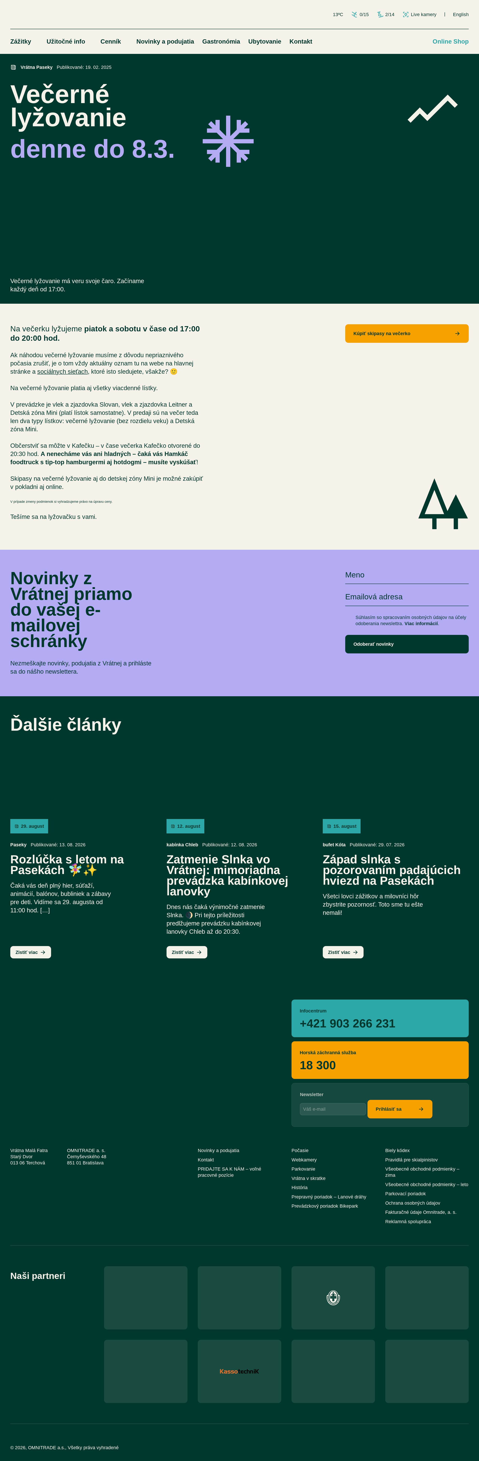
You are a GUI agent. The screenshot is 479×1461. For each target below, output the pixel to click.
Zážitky (20, 41)
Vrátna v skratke (309, 1178)
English (461, 14)
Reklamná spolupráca (408, 1221)
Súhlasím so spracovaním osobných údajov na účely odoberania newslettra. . (411, 620)
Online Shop (451, 41)
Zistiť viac (27, 952)
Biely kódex (397, 1150)
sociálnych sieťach (62, 371)
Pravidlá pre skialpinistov (411, 1159)
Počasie (300, 1150)
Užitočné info (66, 41)
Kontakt (300, 41)
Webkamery (304, 1159)
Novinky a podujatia (165, 41)
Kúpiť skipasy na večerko (381, 333)
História (300, 1187)
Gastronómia (221, 41)
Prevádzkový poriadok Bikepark (325, 1206)
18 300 (318, 1064)
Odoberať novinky (373, 644)
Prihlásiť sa (389, 1109)
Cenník (110, 41)
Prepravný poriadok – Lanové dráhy (329, 1196)
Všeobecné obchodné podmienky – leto (426, 1184)
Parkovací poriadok (405, 1193)
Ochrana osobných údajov (412, 1203)
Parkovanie (303, 1169)
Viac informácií (421, 623)
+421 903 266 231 (347, 1023)
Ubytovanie (264, 41)
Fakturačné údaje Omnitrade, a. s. (421, 1212)
